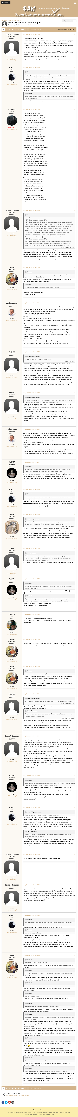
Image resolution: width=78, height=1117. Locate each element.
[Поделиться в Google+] (9, 1102)
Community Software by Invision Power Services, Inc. (39, 1114)
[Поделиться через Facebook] (3, 1102)
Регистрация (66, 8)
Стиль (42, 1110)
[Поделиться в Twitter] (6, 1102)
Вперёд (23, 29)
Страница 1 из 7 (35, 29)
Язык (35, 1110)
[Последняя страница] (28, 29)
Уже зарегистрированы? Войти (47, 8)
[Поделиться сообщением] (74, 34)
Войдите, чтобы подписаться (12, 20)
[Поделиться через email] (12, 1102)
